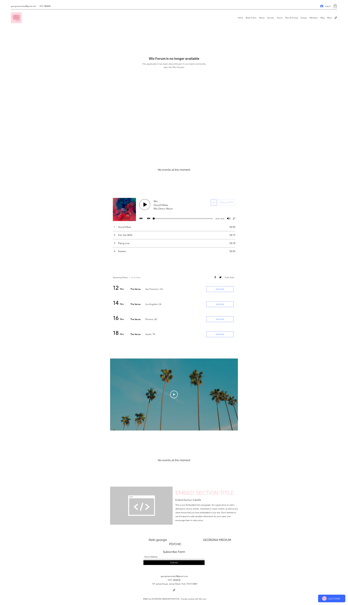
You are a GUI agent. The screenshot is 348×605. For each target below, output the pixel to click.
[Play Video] (174, 394)
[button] (335, 6)
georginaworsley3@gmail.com (23, 6)
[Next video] (232, 394)
